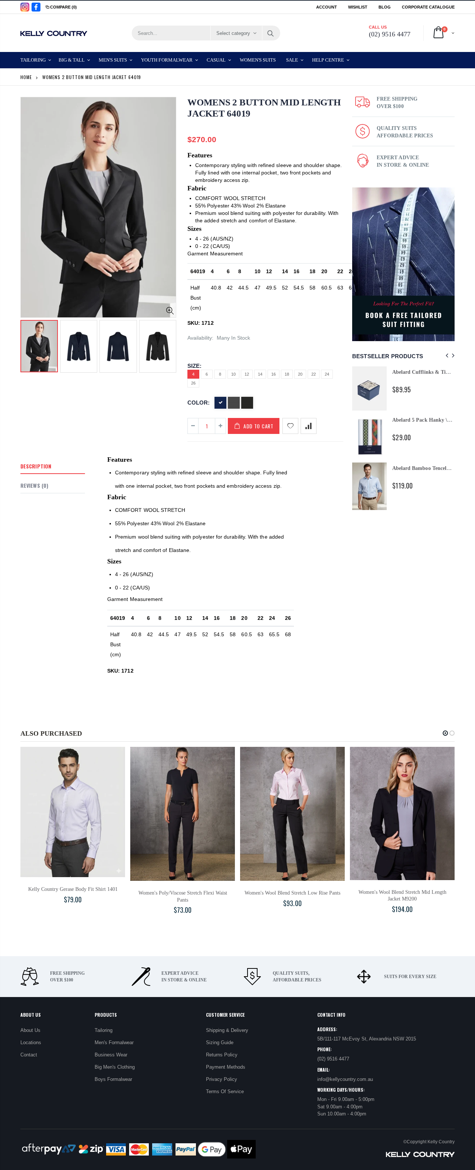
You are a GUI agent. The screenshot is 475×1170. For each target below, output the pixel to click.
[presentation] (28, 344)
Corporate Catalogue (428, 7)
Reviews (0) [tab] (34, 485)
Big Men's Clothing (115, 1067)
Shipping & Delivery (227, 1030)
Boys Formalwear (113, 1079)
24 (327, 374)
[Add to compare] (309, 426)
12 (247, 374)
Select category (233, 33)
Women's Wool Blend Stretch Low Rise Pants (292, 893)
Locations (30, 1042)
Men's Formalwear (114, 1042)
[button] (445, 733)
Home (26, 77)
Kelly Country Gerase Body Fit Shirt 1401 (73, 889)
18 (287, 374)
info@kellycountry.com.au (345, 1079)
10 (233, 374)
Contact (28, 1055)
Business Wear (111, 1055)
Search (270, 33)
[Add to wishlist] (290, 426)
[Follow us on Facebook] (36, 7)
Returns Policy (222, 1055)
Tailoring (103, 1030)
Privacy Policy (221, 1079)
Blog (385, 7)
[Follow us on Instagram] (24, 7)
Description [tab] (35, 466)
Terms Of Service (225, 1091)
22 (313, 374)
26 (193, 383)
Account (326, 7)
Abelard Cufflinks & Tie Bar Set (429, 372)
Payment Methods (225, 1067)
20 (300, 374)
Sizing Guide (219, 1042)
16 (273, 374)
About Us (30, 1030)
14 (260, 374)
